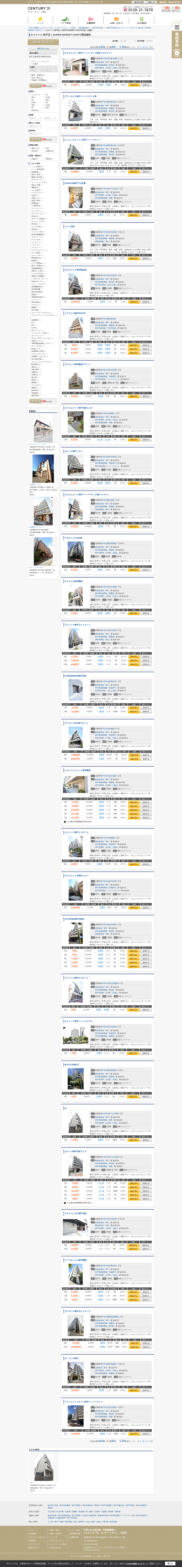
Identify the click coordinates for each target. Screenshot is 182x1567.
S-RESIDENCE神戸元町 (75, 676)
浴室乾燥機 (36, 289)
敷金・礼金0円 (56, 1534)
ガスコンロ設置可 (39, 219)
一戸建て (34, 64)
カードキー (36, 211)
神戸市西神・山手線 (103, 68)
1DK (33, 97)
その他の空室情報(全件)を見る (78, 822)
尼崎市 (50, 1508)
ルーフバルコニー (39, 250)
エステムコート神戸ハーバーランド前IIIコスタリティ (88, 53)
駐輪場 (35, 261)
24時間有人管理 (38, 351)
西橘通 (113, 1364)
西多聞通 (114, 1317)
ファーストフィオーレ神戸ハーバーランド (84, 1402)
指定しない (36, 148)
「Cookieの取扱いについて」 (135, 1564)
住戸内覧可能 (37, 359)
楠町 (112, 413)
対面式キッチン (38, 281)
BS (33, 325)
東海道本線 (99, 62)
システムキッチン (39, 279)
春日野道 (68, 1522)
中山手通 (59, 1512)
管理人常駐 (36, 201)
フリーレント (37, 208)
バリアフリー (37, 193)
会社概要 (32, 1534)
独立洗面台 (36, 302)
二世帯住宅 (36, 206)
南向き (35, 380)
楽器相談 (36, 172)
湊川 (107, 241)
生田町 (97, 1512)
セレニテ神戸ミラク (74, 451)
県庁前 (105, 1522)
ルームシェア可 (38, 221)
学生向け (36, 224)
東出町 (113, 145)
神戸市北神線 (72, 1518)
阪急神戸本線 (103, 1515)
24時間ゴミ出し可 (39, 356)
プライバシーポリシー (37, 1537)
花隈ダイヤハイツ (36, 527)
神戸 (107, 62)
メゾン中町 (70, 226)
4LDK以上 (35, 110)
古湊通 (113, 587)
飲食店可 (36, 390)
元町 (107, 934)
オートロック (37, 336)
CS (33, 323)
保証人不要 (36, 185)
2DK (47, 100)
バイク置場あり (38, 263)
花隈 (110, 198)
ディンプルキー (38, 346)
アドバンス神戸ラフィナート (78, 625)
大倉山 (115, 68)
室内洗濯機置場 (38, 234)
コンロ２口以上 (38, 274)
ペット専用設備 (38, 169)
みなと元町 (111, 285)
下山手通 (114, 189)
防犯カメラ (36, 349)
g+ (66, 1108)
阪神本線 (92, 1515)
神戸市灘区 (76, 1505)
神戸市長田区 (87, 1505)
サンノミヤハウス (36, 567)
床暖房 (35, 307)
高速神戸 (112, 376)
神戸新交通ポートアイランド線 (122, 1515)
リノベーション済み (58, 1544)
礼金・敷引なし (37, 78)
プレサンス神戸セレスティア (78, 1311)
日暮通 (104, 1512)
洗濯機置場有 (37, 268)
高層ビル (36, 388)
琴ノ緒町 (89, 1512)
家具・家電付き (38, 266)
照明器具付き (37, 258)
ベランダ (36, 245)
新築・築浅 (54, 1530)
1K (47, 95)
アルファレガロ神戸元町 (76, 1213)
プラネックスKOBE (73, 538)
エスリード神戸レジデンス (77, 832)
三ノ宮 (50, 1522)
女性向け (36, 229)
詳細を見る (134, 85)
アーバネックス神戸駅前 (76, 1260)
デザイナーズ (37, 180)
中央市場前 (111, 328)
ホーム (31, 1530)
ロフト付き (36, 240)
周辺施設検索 (75, 1534)
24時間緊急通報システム (42, 343)
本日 (47, 148)
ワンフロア (36, 385)
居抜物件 (36, 393)
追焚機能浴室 (37, 287)
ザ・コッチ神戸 (72, 1358)
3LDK (48, 105)
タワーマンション (57, 1541)
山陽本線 (98, 928)
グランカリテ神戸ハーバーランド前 (81, 96)
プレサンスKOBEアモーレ (76, 723)
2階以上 (35, 367)
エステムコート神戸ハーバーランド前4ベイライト (87, 495)
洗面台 (35, 294)
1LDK (48, 97)
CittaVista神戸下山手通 (75, 183)
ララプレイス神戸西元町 (76, 270)
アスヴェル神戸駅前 (74, 581)
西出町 (113, 102)
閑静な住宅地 (37, 177)
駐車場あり (36, 364)
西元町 (111, 65)
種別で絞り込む (43, 48)
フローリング (37, 237)
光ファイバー (37, 330)
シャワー (36, 300)
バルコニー (36, 247)
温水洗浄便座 (37, 292)
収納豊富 (36, 320)
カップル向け (37, 227)
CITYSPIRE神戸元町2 (74, 919)
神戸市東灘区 (106, 1505)
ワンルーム (35, 95)
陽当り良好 (36, 174)
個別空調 (36, 396)
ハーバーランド (113, 379)
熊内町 (111, 1512)
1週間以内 (50, 151)
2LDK (33, 102)
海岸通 (81, 1512)
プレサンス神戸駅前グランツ (78, 364)
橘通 (112, 729)
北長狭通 (114, 983)
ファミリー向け (38, 232)
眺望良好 (36, 203)
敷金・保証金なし (38, 75)
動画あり (49, 159)
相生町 (113, 681)
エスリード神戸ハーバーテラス (79, 1021)
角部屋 (35, 383)
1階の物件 (36, 369)
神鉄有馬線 (99, 241)
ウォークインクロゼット (42, 313)
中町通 (113, 232)
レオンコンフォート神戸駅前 (78, 770)
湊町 (112, 500)
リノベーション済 (39, 182)
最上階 (35, 377)
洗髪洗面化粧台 (38, 297)
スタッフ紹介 (75, 1530)
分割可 (35, 195)
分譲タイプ (36, 198)
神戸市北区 (130, 1505)
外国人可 (36, 216)
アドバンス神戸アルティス (77, 978)
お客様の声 (74, 1537)
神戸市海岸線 (100, 285)
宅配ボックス (37, 341)
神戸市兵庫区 (105, 102)
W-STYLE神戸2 (72, 1065)
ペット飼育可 (37, 167)
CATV (34, 328)
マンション (45, 61)
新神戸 (81, 1522)
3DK (33, 105)
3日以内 (35, 151)
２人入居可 (36, 190)
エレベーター (37, 255)
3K (47, 102)
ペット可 (53, 1537)
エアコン (36, 305)
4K (32, 108)
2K (32, 100)
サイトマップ (34, 1544)
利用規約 (32, 1541)
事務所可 (36, 187)
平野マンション (36, 485)
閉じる (170, 1563)
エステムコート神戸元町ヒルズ (79, 408)
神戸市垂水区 (119, 1505)
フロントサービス (39, 354)
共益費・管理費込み (39, 80)
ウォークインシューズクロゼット (43, 316)
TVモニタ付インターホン (42, 338)
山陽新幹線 (60, 1518)
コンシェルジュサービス (42, 362)
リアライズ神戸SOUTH (75, 313)
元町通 (113, 275)
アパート (34, 61)
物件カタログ (34, 1548)
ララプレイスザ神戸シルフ (77, 876)
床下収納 (36, 310)
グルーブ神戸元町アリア (76, 1151)
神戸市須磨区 (141, 1505)
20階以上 (36, 375)
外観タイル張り (38, 271)
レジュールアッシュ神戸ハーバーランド (83, 140)
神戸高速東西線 (101, 65)
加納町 (74, 1512)
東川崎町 (114, 58)
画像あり (34, 159)
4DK (47, 108)
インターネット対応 (40, 333)
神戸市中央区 (105, 58)
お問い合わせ (55, 1548)
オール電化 (36, 253)
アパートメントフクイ (38, 444)
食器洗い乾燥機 (38, 276)
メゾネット (36, 242)
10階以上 (36, 372)
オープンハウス (38, 214)
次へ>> (145, 47)
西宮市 (97, 1505)
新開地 (111, 108)
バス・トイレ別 (38, 284)
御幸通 (117, 1512)
